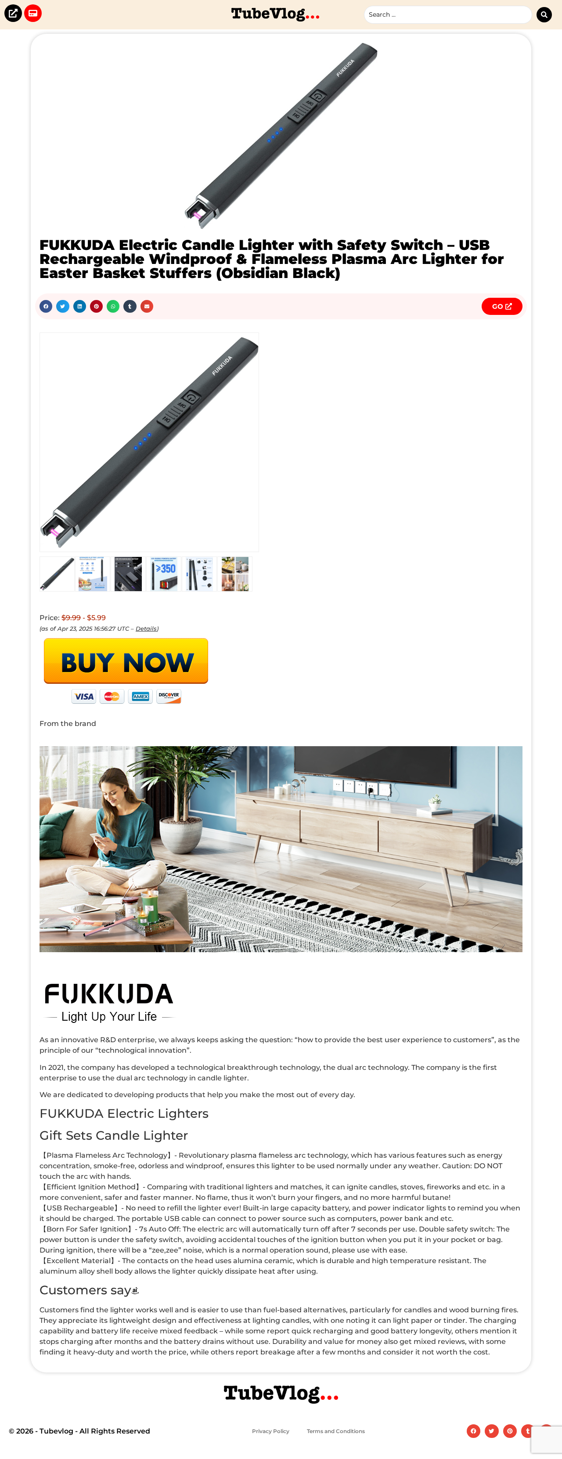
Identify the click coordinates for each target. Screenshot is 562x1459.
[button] (46, 306)
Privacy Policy (270, 1431)
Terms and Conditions (336, 1431)
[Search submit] (544, 14)
